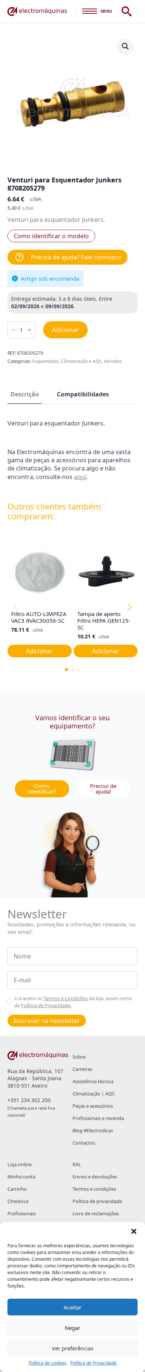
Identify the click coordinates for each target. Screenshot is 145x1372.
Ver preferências (72, 1348)
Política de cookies (48, 1363)
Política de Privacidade (93, 1363)
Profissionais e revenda (98, 1118)
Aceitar (72, 1307)
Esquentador (45, 361)
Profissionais (21, 1213)
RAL (76, 1164)
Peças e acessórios (92, 1106)
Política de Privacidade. (46, 1005)
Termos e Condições (66, 998)
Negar (72, 1327)
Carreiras (82, 1069)
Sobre (79, 1056)
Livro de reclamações (95, 1213)
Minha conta (21, 1176)
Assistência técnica (92, 1081)
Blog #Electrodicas (92, 1130)
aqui (80, 477)
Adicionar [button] (39, 651)
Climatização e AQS (81, 361)
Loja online (19, 1164)
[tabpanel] (72, 450)
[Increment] (29, 329)
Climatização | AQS (93, 1093)
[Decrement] (13, 329)
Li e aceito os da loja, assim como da (73, 1001)
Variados (113, 361)
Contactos (83, 1142)
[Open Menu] (89, 11)
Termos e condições (94, 1189)
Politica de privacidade (97, 1201)
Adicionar (65, 330)
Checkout (18, 1201)
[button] (134, 1231)
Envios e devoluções (94, 1176)
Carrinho (17, 1189)
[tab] (24, 394)
